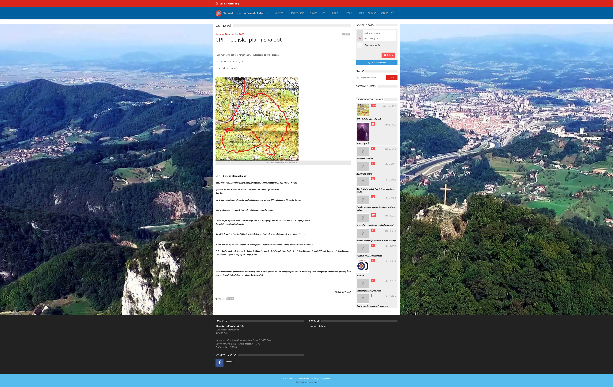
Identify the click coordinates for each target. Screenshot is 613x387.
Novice (313, 13)
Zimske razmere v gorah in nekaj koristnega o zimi (376, 208)
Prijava (389, 55)
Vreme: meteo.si (228, 3)
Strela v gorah (362, 143)
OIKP (346, 34)
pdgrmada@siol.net (317, 326)
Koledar (371, 13)
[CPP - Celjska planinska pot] (257, 118)
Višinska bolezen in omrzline (369, 255)
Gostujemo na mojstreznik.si (306, 381)
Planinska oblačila (364, 158)
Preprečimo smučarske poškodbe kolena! (375, 225)
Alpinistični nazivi (364, 173)
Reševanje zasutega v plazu (368, 290)
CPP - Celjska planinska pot (368, 119)
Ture (322, 13)
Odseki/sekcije (296, 13)
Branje (361, 13)
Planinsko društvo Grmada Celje (242, 13)
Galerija (334, 13)
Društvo (278, 13)
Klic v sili (360, 275)
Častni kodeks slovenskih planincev (372, 306)
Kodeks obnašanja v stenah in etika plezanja (376, 240)
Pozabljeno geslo (378, 62)
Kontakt (383, 13)
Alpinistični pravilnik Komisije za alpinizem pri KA (375, 190)
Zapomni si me (371, 45)
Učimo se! (349, 13)
